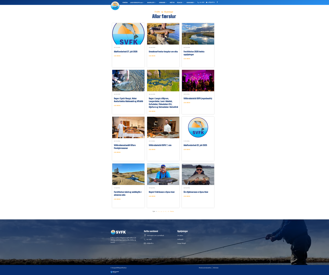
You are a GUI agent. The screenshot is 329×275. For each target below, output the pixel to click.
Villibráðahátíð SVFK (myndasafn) (198, 98)
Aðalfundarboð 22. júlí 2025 (195, 145)
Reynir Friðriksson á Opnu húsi (162, 192)
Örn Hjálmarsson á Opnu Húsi (196, 192)
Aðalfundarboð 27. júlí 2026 (125, 51)
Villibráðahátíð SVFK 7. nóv (160, 145)
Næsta (172, 211)
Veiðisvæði (180, 239)
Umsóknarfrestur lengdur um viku (163, 51)
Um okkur (180, 235)
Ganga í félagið (181, 243)
